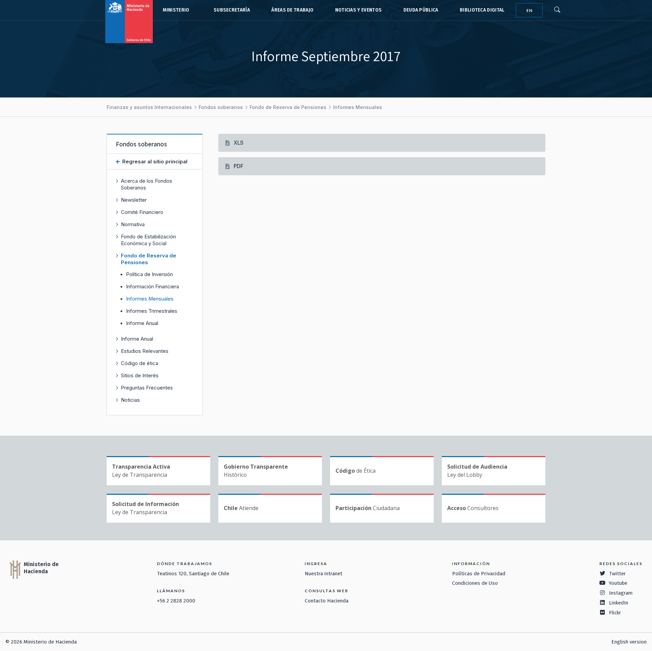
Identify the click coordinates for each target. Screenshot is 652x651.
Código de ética (139, 363)
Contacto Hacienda (326, 601)
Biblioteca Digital (482, 10)
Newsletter (134, 200)
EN (529, 10)
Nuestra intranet (323, 574)
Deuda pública (420, 10)
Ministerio (176, 10)
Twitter (617, 574)
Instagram (621, 593)
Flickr (615, 613)
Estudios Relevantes (144, 351)
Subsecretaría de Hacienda (230, 10)
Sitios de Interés (140, 375)
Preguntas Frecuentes (147, 387)
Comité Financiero (142, 212)
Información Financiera (152, 287)
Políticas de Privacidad (478, 574)
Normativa (133, 224)
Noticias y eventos (358, 10)
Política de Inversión (149, 274)
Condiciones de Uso (475, 583)
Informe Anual (142, 323)
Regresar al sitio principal (154, 161)
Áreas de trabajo (292, 10)
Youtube (618, 583)
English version (629, 642)
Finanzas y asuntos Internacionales (149, 107)
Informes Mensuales (357, 107)
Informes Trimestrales (151, 311)
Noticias (130, 400)
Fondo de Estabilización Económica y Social (148, 240)
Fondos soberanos (221, 107)
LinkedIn (618, 603)
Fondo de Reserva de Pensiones (288, 107)
